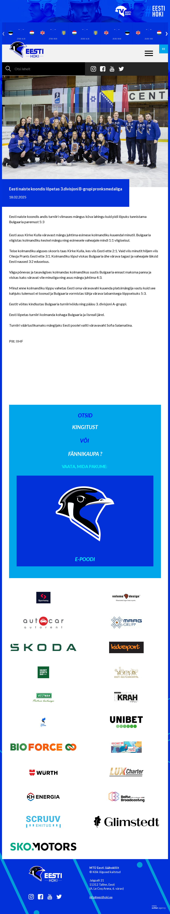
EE (163, 48)
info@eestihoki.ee (100, 897)
